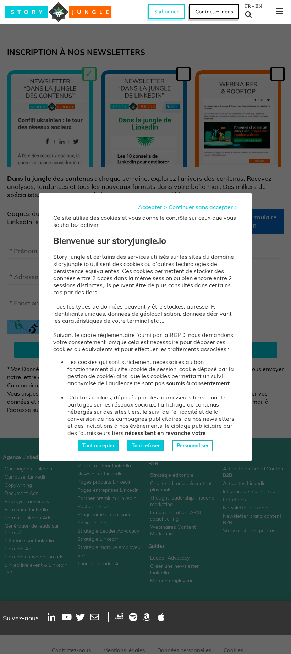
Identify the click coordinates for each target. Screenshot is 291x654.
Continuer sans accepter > (203, 207)
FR (248, 6)
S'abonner (166, 11)
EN (258, 6)
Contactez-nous (214, 11)
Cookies (233, 650)
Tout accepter (98, 445)
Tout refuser (146, 445)
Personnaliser (193, 445)
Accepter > (152, 207)
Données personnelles (184, 650)
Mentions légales (124, 650)
